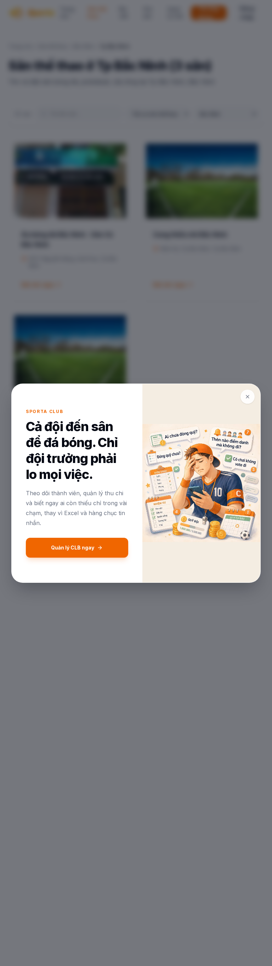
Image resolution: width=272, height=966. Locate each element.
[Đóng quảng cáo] (247, 397)
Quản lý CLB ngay (72, 548)
